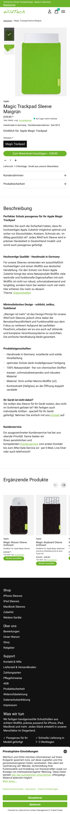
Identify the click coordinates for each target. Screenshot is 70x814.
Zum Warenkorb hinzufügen (35, 154)
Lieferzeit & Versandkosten (19, 667)
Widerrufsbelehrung (15, 694)
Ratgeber (8, 648)
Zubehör (8, 612)
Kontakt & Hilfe (12, 662)
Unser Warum (11, 637)
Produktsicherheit (14, 689)
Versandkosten (25, 120)
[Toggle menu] (63, 11)
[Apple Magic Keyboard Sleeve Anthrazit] (51, 515)
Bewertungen (9, 4)
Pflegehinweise (12, 678)
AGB (6, 683)
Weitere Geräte (12, 618)
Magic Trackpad (15, 144)
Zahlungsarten (12, 673)
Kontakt (55, 415)
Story (6, 642)
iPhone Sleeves (12, 596)
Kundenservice (29, 444)
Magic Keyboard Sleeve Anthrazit (49, 544)
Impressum (10, 705)
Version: (8, 138)
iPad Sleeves (11, 601)
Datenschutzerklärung (16, 700)
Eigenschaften (22, 293)
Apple (6, 101)
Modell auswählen (14, 558)
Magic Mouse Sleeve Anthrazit (15, 544)
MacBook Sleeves (14, 607)
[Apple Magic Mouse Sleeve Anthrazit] (18, 515)
